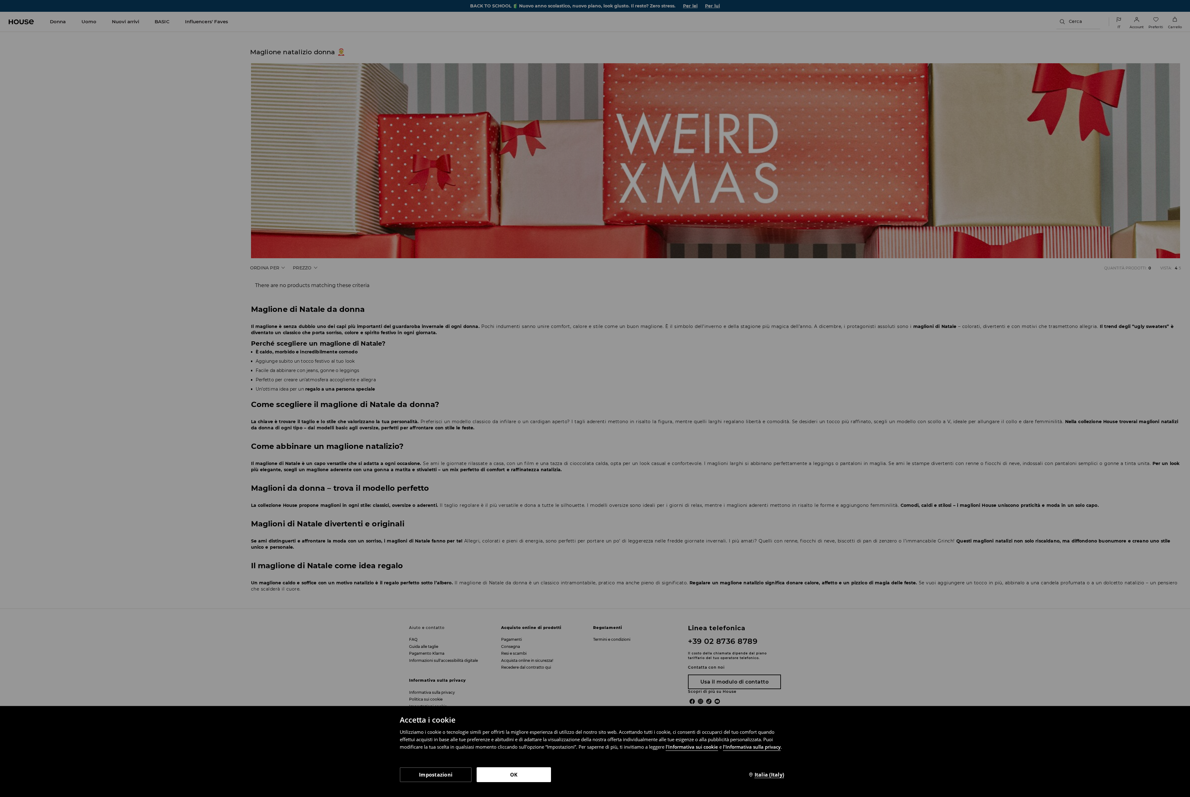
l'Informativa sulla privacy (752, 747)
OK (514, 774)
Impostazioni (435, 774)
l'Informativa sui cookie (692, 747)
